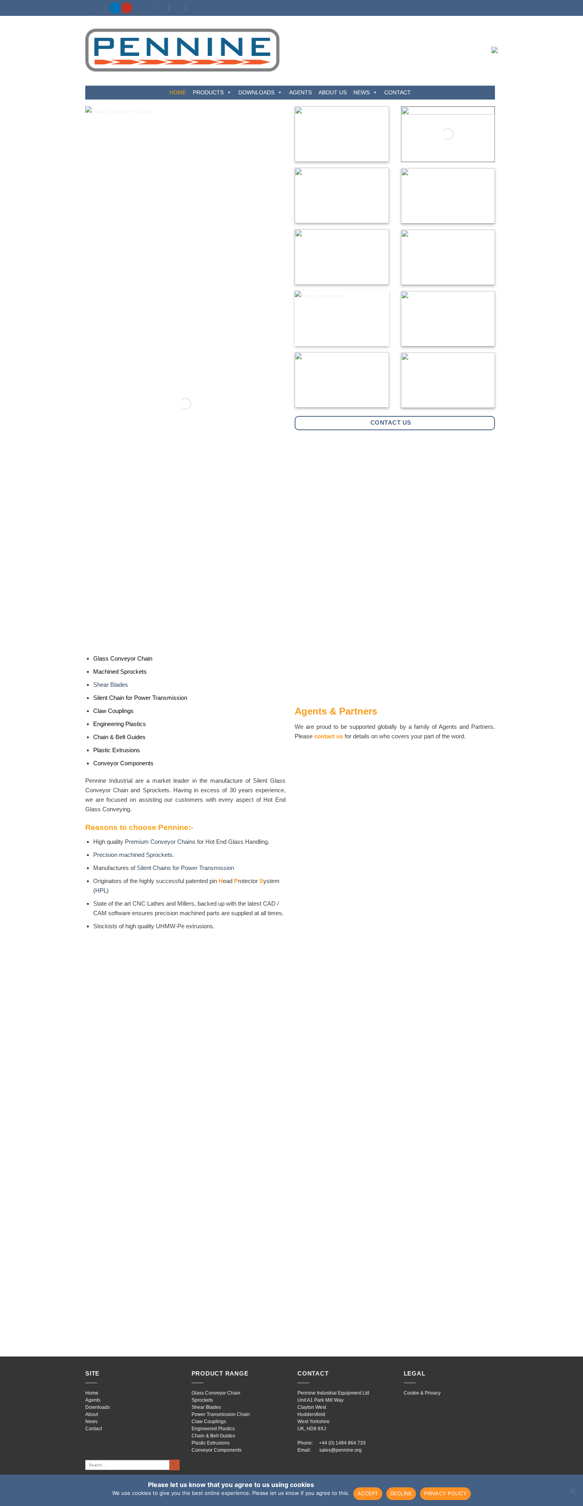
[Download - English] (448, 134)
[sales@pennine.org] (161, 8)
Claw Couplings (209, 1421)
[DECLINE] (572, 1493)
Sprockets (202, 1400)
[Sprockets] (342, 195)
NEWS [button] (361, 92)
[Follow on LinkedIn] (114, 7)
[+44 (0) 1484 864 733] (194, 8)
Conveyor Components (217, 1450)
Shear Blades (110, 684)
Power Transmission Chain (221, 1414)
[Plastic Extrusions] (342, 318)
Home (91, 1393)
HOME (177, 92)
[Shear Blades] (448, 196)
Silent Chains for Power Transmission (185, 867)
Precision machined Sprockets (133, 854)
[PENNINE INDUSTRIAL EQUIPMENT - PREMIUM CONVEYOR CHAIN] (182, 49)
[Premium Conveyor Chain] (342, 134)
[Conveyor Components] (448, 380)
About (91, 1414)
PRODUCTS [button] (208, 92)
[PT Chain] (342, 257)
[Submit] (174, 1465)
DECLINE (401, 1493)
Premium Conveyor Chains (160, 841)
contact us (328, 736)
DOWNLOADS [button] (256, 92)
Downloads (97, 1407)
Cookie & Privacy (422, 1393)
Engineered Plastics (213, 1428)
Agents (92, 1400)
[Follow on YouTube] (126, 7)
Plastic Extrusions (211, 1443)
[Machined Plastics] (448, 319)
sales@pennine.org (340, 1450)
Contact (93, 1428)
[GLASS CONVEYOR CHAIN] (185, 403)
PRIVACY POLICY (445, 1493)
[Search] (92, 8)
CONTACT (397, 92)
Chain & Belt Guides (213, 1436)
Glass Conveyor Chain (216, 1393)
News (91, 1421)
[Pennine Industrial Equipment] (144, 8)
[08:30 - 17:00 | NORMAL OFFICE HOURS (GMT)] (177, 8)
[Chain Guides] (342, 380)
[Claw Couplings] (448, 257)
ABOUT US (332, 92)
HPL (101, 890)
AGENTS (300, 92)
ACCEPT (367, 1493)
